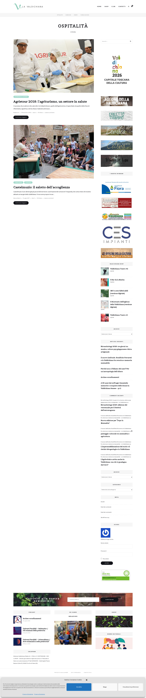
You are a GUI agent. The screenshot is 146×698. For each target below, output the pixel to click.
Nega (105, 687)
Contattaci (88, 672)
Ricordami (106, 559)
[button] (87, 680)
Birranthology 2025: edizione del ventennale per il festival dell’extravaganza (114, 407)
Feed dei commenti (106, 512)
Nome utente (104, 543)
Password (103, 551)
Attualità (60, 15)
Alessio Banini (17, 198)
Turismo (28, 182)
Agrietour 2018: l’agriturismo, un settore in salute (50, 101)
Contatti (122, 6)
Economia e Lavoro (21, 96)
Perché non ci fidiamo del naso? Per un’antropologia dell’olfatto (115, 370)
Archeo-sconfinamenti (110, 377)
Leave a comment (49, 113)
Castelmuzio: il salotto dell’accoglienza (41, 187)
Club (113, 6)
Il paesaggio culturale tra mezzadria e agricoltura (116, 433)
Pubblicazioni (85, 15)
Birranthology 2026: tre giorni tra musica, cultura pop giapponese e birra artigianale (116, 349)
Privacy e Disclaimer (28, 694)
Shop (106, 6)
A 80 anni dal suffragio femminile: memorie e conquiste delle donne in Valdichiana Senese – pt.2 (115, 385)
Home (99, 6)
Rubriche (68, 15)
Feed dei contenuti (106, 507)
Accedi (102, 502)
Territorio (18, 182)
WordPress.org (105, 517)
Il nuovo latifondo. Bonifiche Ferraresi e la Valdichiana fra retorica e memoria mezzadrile (116, 360)
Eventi (76, 15)
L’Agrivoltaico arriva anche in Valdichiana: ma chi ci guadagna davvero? (113, 462)
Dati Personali (76, 672)
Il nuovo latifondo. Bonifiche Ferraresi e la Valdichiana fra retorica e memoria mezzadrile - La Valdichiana (116, 417)
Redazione (16, 113)
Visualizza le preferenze (131, 687)
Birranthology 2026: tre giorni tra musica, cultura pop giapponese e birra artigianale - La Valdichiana (116, 401)
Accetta (79, 687)
